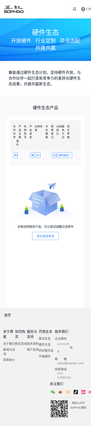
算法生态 (45, 338)
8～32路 (38, 155)
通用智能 (63, 155)
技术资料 (33, 343)
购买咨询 (21, 343)
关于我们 (9, 343)
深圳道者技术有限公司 (16, 155)
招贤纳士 (9, 359)
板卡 (33, 155)
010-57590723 (64, 375)
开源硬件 (45, 356)
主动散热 (55, 155)
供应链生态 (46, 350)
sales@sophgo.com (70, 363)
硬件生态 (45, 344)
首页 (7, 315)
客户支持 (33, 349)
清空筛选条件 (45, 236)
